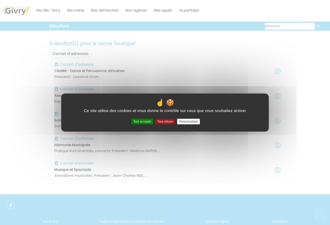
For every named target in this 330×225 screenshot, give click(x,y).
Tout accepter (142, 121)
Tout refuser (165, 121)
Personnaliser (188, 121)
